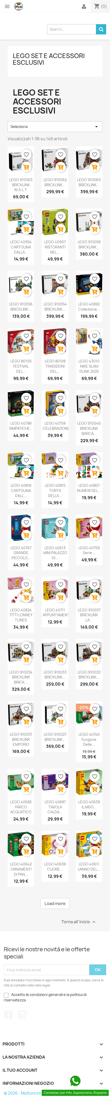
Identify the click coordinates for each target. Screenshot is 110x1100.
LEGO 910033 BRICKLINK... (55, 675)
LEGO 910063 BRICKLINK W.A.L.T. (20, 184)
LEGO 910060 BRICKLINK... (89, 182)
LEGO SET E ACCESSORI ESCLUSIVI (49, 59)
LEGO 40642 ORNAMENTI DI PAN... (21, 869)
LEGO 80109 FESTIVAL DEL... (20, 366)
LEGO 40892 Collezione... (89, 307)
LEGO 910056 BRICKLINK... (20, 307)
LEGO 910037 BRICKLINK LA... (89, 615)
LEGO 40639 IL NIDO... (89, 804)
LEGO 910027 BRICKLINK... (55, 737)
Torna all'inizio (79, 922)
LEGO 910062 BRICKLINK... (55, 182)
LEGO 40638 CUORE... (55, 867)
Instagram (22, 1015)
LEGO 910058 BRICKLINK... (89, 244)
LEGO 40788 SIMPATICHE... (21, 426)
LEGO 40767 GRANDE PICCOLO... (20, 553)
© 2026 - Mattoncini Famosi (29, 1093)
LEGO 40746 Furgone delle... (89, 739)
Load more (55, 903)
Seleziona (55, 127)
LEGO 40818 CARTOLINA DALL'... (20, 490)
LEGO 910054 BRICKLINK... (55, 307)
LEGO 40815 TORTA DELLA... (55, 490)
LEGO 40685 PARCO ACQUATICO (21, 807)
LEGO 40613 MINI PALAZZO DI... (55, 553)
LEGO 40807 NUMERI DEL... (89, 488)
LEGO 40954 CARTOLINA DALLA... (21, 247)
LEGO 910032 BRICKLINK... (89, 675)
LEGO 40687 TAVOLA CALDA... (55, 807)
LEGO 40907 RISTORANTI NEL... (55, 247)
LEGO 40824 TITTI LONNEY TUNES (20, 615)
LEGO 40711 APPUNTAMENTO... (59, 613)
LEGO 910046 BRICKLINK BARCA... (89, 428)
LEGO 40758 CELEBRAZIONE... (58, 426)
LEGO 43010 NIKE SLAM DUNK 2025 (89, 366)
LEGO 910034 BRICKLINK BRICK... (20, 677)
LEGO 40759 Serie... (89, 550)
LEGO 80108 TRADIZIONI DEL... (55, 366)
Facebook (8, 1015)
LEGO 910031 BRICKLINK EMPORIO (21, 739)
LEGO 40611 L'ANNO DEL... (89, 867)
